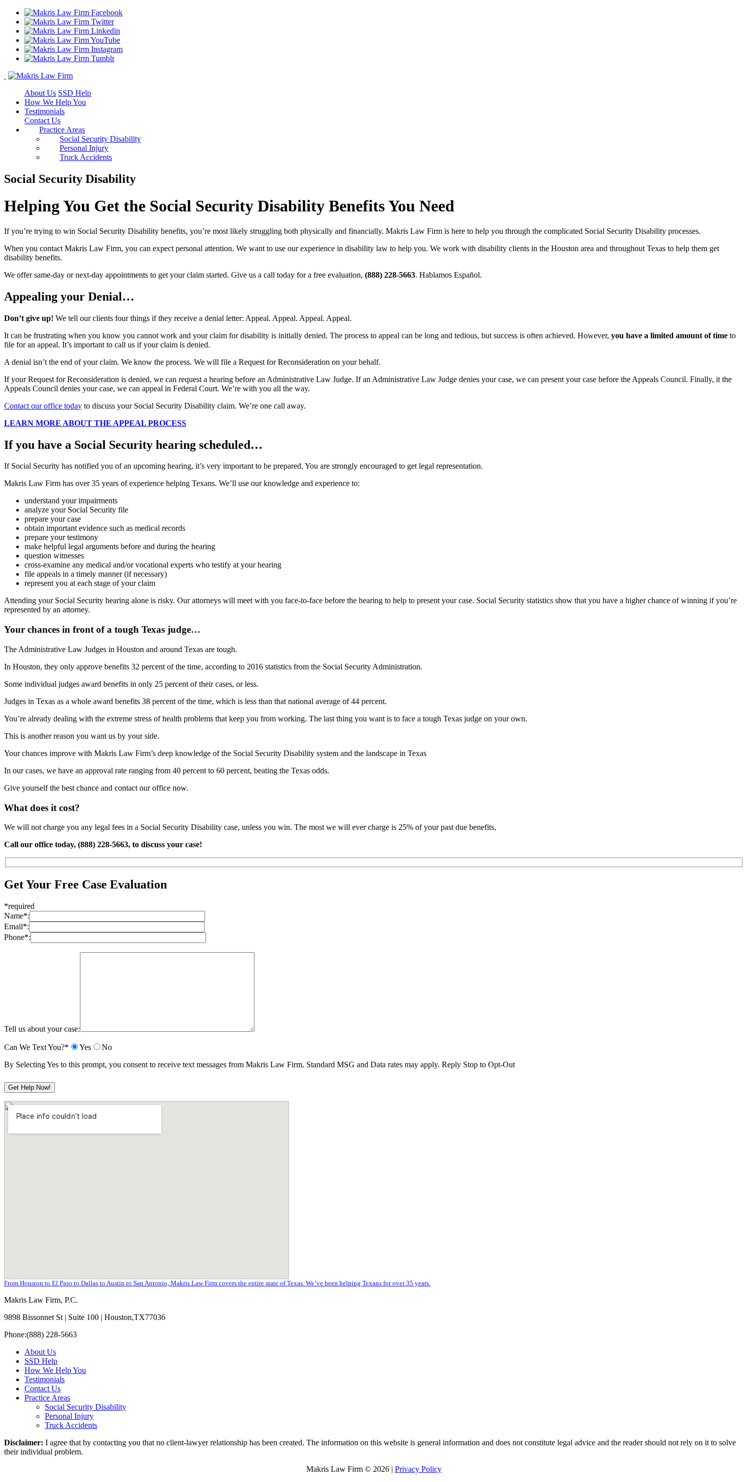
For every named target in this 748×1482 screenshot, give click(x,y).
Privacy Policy (418, 1469)
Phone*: (17, 937)
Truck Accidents (86, 157)
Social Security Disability (100, 138)
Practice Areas (62, 129)
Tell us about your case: (42, 1029)
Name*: (17, 915)
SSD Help (74, 93)
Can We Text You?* (36, 1047)
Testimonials (44, 111)
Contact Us (42, 120)
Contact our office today (43, 405)
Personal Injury (84, 148)
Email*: (16, 926)
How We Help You (55, 102)
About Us (40, 93)
